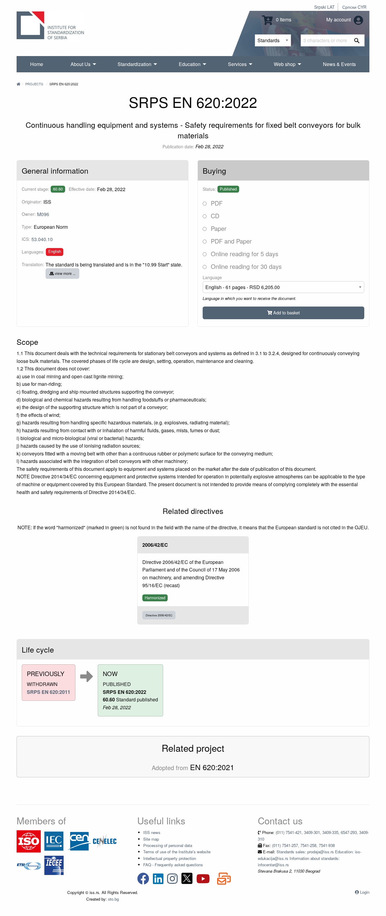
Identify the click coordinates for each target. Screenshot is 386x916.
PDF (216, 203)
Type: (27, 227)
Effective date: (82, 189)
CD (214, 215)
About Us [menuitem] (80, 64)
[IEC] (54, 841)
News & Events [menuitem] (339, 64)
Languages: (33, 252)
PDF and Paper (230, 241)
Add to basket (286, 312)
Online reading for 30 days (245, 266)
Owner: (29, 214)
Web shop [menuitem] (285, 64)
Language (212, 277)
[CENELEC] (105, 841)
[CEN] (79, 841)
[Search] (357, 40)
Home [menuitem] (36, 64)
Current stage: (35, 189)
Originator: (32, 202)
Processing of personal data (167, 845)
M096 (43, 214)
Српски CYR (354, 7)
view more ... (64, 273)
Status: (209, 189)
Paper (217, 228)
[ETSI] (29, 865)
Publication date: (178, 146)
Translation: (33, 264)
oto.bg (113, 899)
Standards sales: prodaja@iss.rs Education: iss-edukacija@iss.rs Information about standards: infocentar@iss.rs (309, 858)
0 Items (283, 19)
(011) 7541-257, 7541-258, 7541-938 (303, 845)
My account (339, 19)
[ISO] (29, 841)
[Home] (18, 83)
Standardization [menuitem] (134, 64)
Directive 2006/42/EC (159, 615)
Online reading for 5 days (243, 253)
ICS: (26, 239)
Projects (34, 83)
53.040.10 (42, 239)
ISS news (151, 832)
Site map (151, 839)
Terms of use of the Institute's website (176, 852)
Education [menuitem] (190, 64)
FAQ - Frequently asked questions (173, 864)
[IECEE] (54, 865)
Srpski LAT (324, 7)
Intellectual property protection (169, 858)
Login (364, 892)
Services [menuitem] (237, 64)
